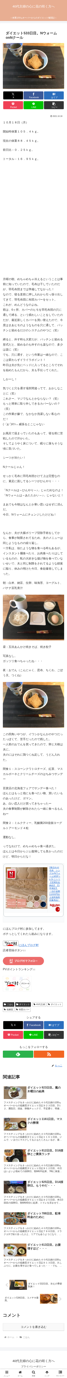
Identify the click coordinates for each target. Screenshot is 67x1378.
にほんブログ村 (29, 945)
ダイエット (24, 1004)
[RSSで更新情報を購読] (49, 1054)
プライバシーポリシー (33, 1366)
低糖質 (10, 1009)
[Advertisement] (33, 223)
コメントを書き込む (33, 1326)
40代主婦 (40, 1004)
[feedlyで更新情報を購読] (18, 1054)
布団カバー (24, 1009)
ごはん (10, 1004)
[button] (54, 105)
